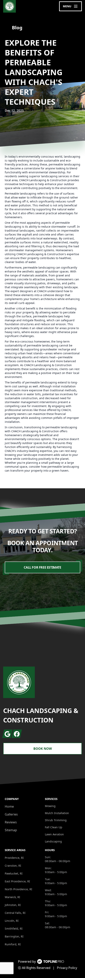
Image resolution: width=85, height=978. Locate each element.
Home (9, 806)
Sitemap (11, 830)
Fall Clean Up (53, 827)
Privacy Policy (67, 968)
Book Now (42, 748)
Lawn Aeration (54, 834)
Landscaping (53, 841)
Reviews (11, 822)
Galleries (11, 814)
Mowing (50, 806)
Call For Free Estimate (42, 567)
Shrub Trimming (56, 820)
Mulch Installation (57, 813)
